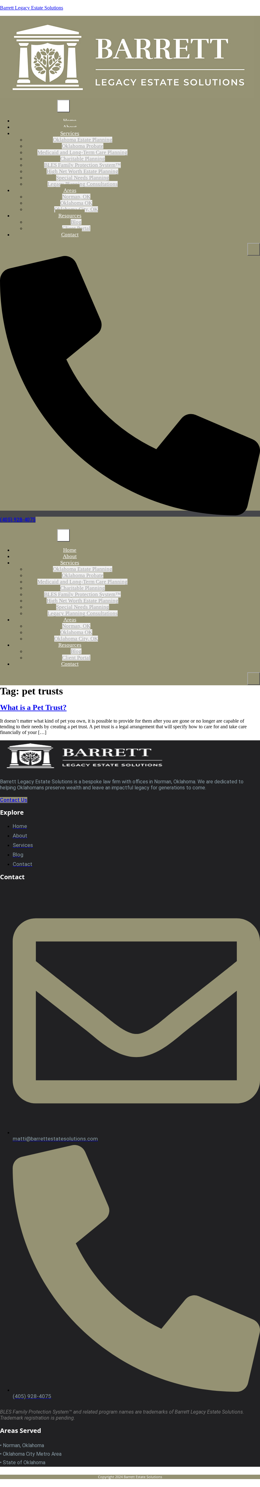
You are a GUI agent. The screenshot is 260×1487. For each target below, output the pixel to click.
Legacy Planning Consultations (83, 184)
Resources (69, 216)
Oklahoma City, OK (76, 639)
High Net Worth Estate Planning (82, 171)
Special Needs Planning (82, 178)
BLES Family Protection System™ (82, 165)
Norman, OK (76, 197)
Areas (69, 190)
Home (69, 550)
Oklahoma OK (76, 203)
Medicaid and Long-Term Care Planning (82, 152)
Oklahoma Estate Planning (82, 140)
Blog (76, 222)
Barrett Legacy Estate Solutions (31, 7)
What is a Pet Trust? (33, 707)
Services (69, 133)
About (70, 556)
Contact (70, 235)
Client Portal (76, 658)
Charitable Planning (82, 159)
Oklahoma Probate (82, 146)
